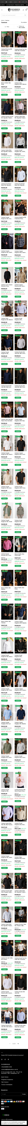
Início (2, 20)
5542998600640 (5, 1064)
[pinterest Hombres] (8, 1059)
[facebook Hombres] (5, 1059)
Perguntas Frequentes (7, 1079)
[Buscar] (25, 15)
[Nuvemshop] (7, 1119)
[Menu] (2, 10)
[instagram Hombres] (1, 1059)
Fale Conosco (4, 1082)
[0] (26, 10)
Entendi (21, 1123)
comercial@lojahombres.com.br (9, 1069)
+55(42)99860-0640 (6, 1067)
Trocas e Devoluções (6, 1084)
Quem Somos (4, 1077)
